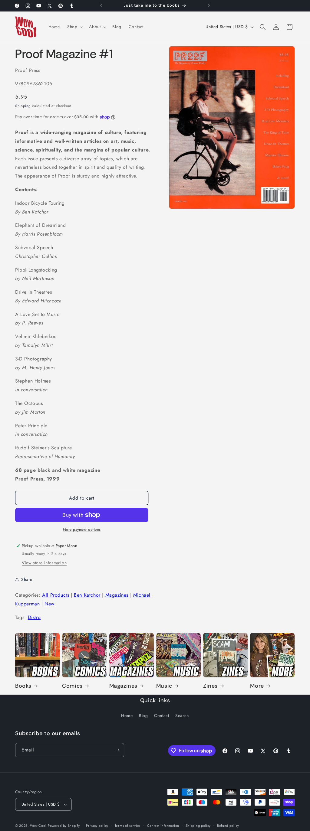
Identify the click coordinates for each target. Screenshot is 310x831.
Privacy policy (97, 825)
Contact (161, 715)
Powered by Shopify (64, 825)
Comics (72, 686)
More (257, 686)
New (49, 603)
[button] (74, 26)
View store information (44, 563)
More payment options (82, 529)
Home (127, 715)
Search (182, 715)
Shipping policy (198, 825)
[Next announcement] (209, 5)
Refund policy (228, 825)
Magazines (116, 594)
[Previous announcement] (101, 5)
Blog (143, 715)
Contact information (163, 825)
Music (164, 686)
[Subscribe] (117, 750)
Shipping (23, 106)
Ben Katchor (87, 594)
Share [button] (26, 579)
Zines (210, 686)
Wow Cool (38, 825)
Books (23, 686)
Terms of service (128, 825)
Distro (34, 617)
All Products (55, 594)
